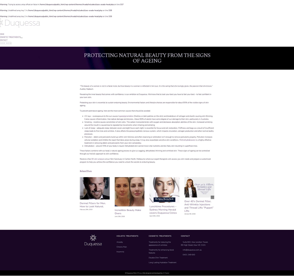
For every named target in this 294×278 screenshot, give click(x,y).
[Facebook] (85, 253)
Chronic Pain (122, 247)
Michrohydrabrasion (187, 140)
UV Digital (166, 273)
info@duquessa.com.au (192, 250)
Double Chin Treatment (158, 257)
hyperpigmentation (126, 116)
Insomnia (120, 251)
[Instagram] (93, 253)
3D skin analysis (98, 159)
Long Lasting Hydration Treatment (162, 262)
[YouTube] (89, 253)
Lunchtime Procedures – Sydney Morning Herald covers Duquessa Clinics (163, 209)
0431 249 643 (189, 254)
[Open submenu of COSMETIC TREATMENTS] (22, 37)
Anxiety (120, 242)
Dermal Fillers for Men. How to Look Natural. (93, 205)
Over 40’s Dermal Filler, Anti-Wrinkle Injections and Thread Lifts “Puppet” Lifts (198, 206)
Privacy (140, 273)
